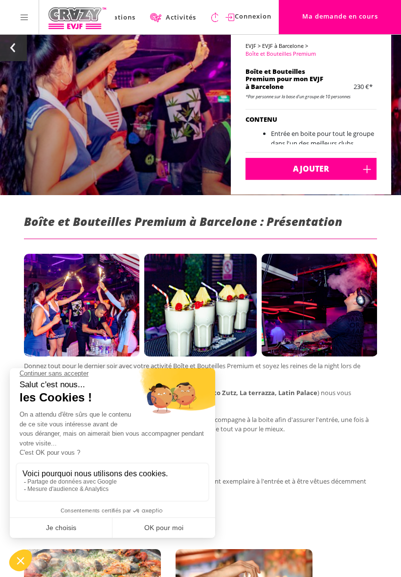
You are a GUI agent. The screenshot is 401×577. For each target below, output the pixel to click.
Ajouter (311, 168)
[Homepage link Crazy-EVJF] (77, 17)
